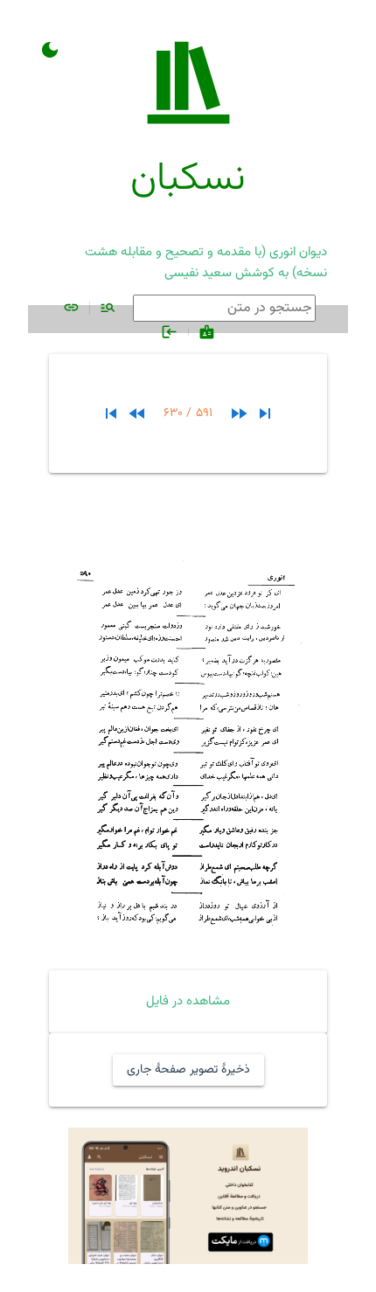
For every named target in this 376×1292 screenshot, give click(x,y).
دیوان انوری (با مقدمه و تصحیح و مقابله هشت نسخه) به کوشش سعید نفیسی (206, 262)
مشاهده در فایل (188, 1001)
